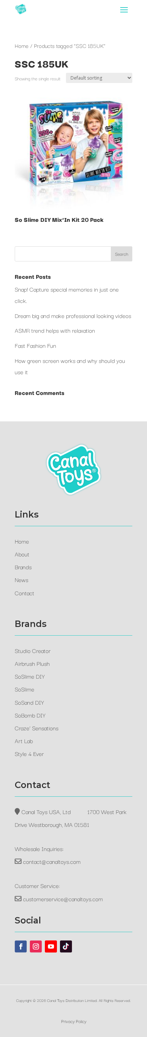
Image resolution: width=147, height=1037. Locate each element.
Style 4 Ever (29, 753)
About (22, 553)
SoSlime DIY (30, 676)
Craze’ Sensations (36, 727)
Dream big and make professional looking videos (73, 315)
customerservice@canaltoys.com (63, 898)
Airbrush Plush (32, 663)
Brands (23, 566)
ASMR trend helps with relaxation (55, 330)
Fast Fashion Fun (35, 345)
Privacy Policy (73, 1021)
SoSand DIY (29, 702)
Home (22, 45)
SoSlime (24, 688)
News (21, 579)
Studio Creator (33, 650)
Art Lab (24, 740)
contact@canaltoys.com (52, 861)
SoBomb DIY (30, 714)
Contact (24, 592)
